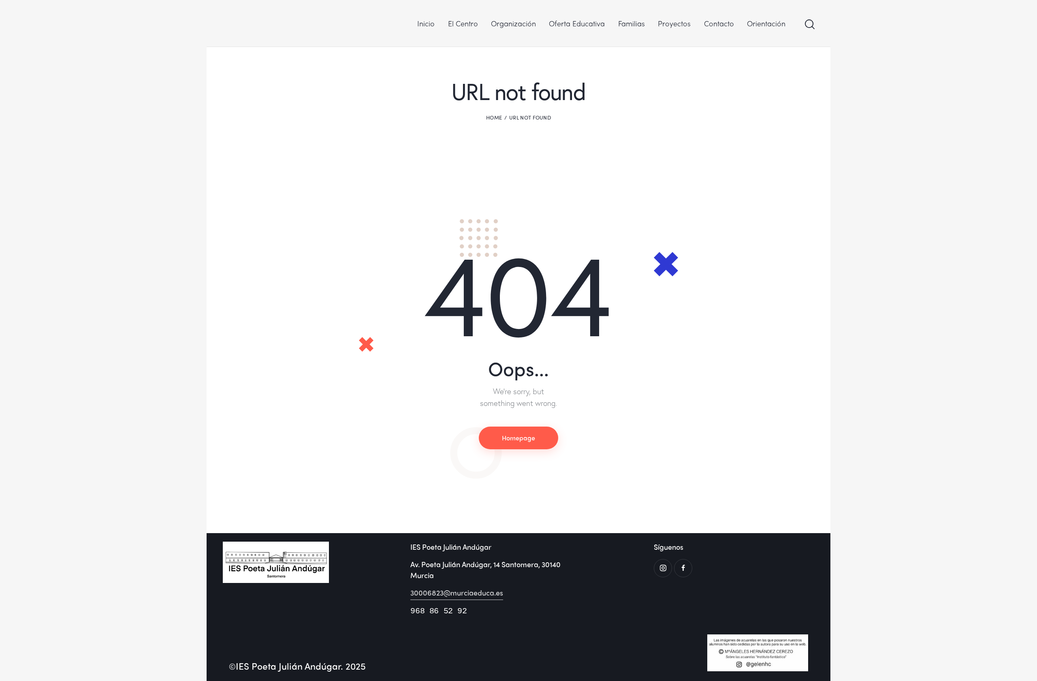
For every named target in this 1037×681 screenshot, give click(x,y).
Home (494, 117)
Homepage (518, 437)
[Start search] (809, 24)
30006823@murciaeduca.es (456, 592)
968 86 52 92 (438, 611)
